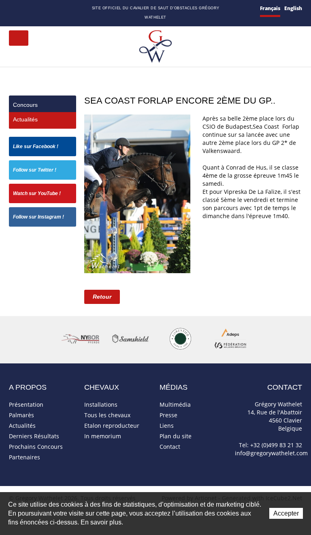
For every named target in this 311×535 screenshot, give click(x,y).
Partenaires (24, 457)
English (293, 8)
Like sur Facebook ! (35, 146)
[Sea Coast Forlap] (137, 193)
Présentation (26, 404)
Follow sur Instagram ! (38, 217)
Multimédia (175, 404)
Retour (102, 296)
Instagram (71, 7)
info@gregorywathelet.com (271, 453)
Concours (25, 105)
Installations (100, 404)
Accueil (12, 8)
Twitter (52, 8)
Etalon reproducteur (111, 425)
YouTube (61, 8)
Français (270, 8)
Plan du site (34, 9)
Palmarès (21, 415)
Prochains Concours (36, 446)
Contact (22, 9)
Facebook (43, 7)
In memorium (102, 436)
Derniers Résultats (34, 436)
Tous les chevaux (107, 415)
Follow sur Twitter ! (34, 170)
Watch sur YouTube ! (37, 193)
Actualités (25, 119)
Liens (167, 425)
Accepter (286, 513)
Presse (168, 415)
